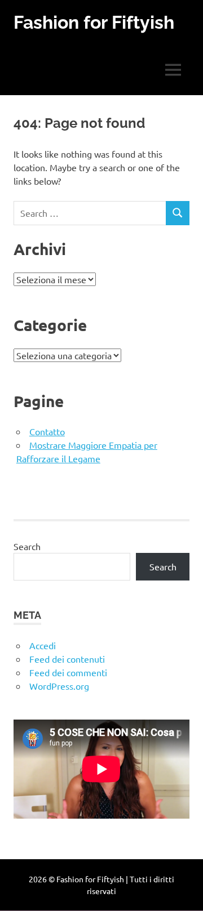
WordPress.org (59, 685)
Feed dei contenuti (67, 658)
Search (27, 546)
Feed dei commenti (68, 672)
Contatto (47, 431)
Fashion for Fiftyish (94, 22)
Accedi (42, 645)
